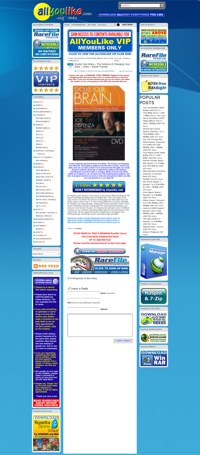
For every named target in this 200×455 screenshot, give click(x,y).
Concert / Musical (46, 213)
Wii (39, 144)
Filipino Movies (45, 193)
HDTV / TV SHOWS (43, 157)
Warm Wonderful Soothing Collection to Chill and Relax (154, 173)
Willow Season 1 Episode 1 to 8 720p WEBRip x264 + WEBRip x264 (154, 203)
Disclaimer (102, 25)
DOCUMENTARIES (43, 112)
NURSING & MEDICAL (44, 219)
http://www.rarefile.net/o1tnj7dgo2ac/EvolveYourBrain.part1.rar (93, 218)
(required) (108, 293)
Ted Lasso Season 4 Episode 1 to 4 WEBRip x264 (152, 221)
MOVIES (39, 167)
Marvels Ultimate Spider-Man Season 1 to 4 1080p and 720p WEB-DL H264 (153, 163)
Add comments (127, 71)
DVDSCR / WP (43, 190)
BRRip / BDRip (43, 180)
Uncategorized (42, 239)
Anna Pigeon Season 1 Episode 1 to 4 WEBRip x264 (152, 195)
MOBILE (39, 164)
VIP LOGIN (92, 25)
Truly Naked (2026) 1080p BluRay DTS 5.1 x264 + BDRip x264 (154, 155)
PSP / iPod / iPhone (46, 200)
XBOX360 (42, 148)
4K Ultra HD (43, 174)
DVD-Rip (41, 187)
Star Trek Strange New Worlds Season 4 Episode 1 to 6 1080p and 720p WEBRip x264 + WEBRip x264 (154, 144)
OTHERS (39, 222)
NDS (40, 131)
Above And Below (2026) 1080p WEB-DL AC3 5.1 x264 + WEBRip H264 (153, 121)
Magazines (43, 121)
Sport (38, 232)
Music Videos (44, 216)
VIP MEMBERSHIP (78, 25)
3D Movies (42, 170)
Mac (40, 229)
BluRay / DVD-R (44, 177)
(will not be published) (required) (84, 303)
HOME (66, 25)
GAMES (38, 125)
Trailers (42, 203)
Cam (40, 183)
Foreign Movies (45, 196)
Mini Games (43, 128)
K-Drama (42, 161)
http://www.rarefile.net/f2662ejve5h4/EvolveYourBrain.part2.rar (93, 220)
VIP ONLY (39, 242)
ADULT (38, 102)
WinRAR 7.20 (148, 179)
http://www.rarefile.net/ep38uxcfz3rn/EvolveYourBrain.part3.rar (93, 222)
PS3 (39, 141)
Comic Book (43, 118)
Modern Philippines (151, 232)
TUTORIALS (40, 235)
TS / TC (41, 206)
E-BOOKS (39, 115)
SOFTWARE (40, 226)
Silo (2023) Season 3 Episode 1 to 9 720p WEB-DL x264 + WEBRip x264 (154, 184)
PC (39, 134)
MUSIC (38, 209)
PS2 (39, 138)
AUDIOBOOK (40, 108)
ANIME (38, 105)
